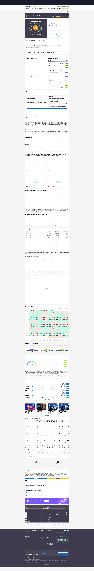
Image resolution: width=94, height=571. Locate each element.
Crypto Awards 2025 (66, 8)
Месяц (27, 278)
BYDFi (28, 390)
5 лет (37, 278)
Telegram (54, 6)
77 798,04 (42, 397)
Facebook (67, 11)
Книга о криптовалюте (50, 544)
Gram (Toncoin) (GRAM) (27, 537)
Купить (67, 386)
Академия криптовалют (50, 543)
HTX (28, 395)
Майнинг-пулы (53, 8)
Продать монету (57, 478)
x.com (56, 6)
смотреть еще (47, 415)
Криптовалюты (27, 8)
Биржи (31, 8)
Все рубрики (58, 8)
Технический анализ (33, 76)
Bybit (43, 40)
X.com (66, 11)
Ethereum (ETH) (27, 532)
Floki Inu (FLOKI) (27, 542)
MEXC (28, 388)
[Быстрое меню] (61, 6)
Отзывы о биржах (49, 538)
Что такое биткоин (27, 531)
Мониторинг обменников (43, 531)
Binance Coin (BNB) (27, 536)
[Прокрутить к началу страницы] (92, 566)
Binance (28, 397)
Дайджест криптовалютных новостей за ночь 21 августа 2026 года (52, 411)
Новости (45, 8)
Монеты (26, 530)
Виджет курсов (49, 545)
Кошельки (40, 8)
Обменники (35, 8)
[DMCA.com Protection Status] (47, 564)
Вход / (64, 6)
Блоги (48, 537)
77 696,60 (42, 386)
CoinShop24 (41, 538)
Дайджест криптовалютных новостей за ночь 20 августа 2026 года (63, 411)
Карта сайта (48, 542)
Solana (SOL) (26, 538)
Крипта (40, 536)
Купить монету (36, 478)
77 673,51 (42, 395)
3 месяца (30, 278)
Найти (67, 508)
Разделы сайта (49, 530)
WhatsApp (63, 11)
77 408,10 (42, 388)
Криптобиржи (34, 530)
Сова (40, 537)
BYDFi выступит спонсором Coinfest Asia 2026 (40, 411)
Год (32, 278)
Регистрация (66, 6)
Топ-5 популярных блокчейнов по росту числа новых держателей (29, 411)
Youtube (52, 6)
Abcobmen (41, 532)
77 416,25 (42, 390)
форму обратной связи (65, 536)
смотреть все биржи (47, 399)
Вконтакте (68, 11)
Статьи (48, 8)
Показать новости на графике (47, 108)
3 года (35, 278)
